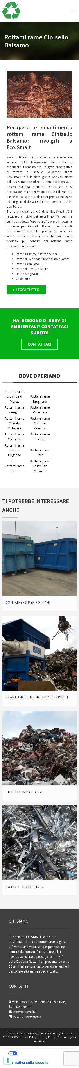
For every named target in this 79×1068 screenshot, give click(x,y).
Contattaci (39, 344)
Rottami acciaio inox (25, 887)
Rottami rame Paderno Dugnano (14, 450)
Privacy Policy (47, 1037)
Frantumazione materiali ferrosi (37, 697)
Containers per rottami (28, 602)
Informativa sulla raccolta (26, 1062)
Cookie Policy (28, 1037)
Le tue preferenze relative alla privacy (44, 1053)
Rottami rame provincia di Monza (14, 396)
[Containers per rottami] (39, 558)
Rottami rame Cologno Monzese (40, 423)
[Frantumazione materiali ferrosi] (39, 653)
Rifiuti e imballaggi (24, 792)
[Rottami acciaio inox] (39, 842)
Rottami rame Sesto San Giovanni (40, 466)
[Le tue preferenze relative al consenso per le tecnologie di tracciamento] (8, 1060)
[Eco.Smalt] (11, 11)
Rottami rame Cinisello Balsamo (14, 423)
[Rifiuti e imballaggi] (39, 748)
